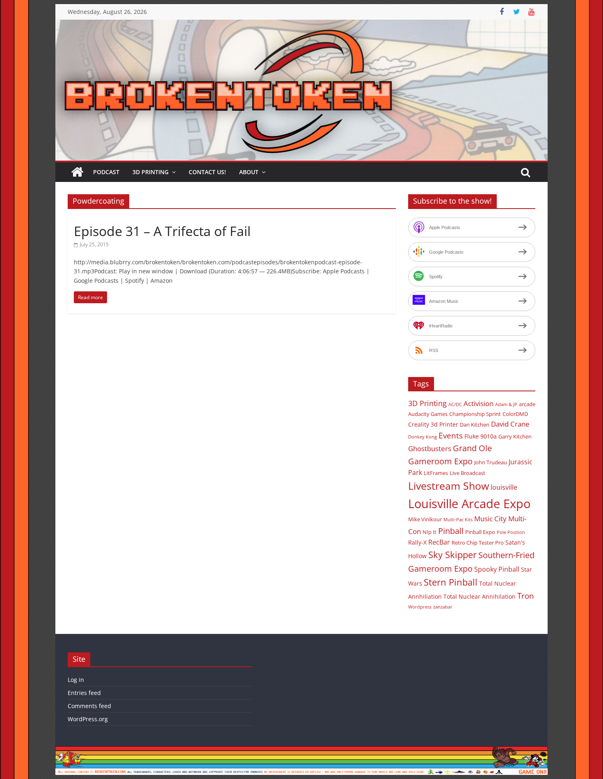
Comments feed (89, 706)
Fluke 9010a (480, 436)
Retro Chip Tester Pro (478, 542)
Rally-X (417, 542)
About (248, 172)
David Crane (510, 424)
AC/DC (455, 404)
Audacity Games (428, 414)
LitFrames (436, 473)
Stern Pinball (450, 582)
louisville (504, 487)
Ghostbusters (429, 448)
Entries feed (84, 693)
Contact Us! (207, 172)
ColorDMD (515, 414)
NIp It (429, 532)
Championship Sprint (475, 414)
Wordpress (420, 607)
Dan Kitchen (474, 424)
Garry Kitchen (515, 436)
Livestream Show (448, 486)
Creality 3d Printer (433, 424)
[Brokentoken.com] (301, 24)
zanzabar (442, 607)
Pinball (451, 530)
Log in (76, 680)
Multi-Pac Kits (458, 519)
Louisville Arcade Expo (469, 503)
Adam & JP (506, 404)
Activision (478, 403)
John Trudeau (490, 462)
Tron (525, 595)
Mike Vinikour (425, 519)
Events (451, 435)
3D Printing (150, 172)
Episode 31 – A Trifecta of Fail (162, 231)
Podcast (106, 172)
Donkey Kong (422, 437)
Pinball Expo (480, 532)
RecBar (439, 542)
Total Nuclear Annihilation (479, 596)
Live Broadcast (467, 473)
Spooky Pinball (496, 569)
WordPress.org (88, 719)
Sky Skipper (452, 554)
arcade (527, 404)
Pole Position (511, 532)
